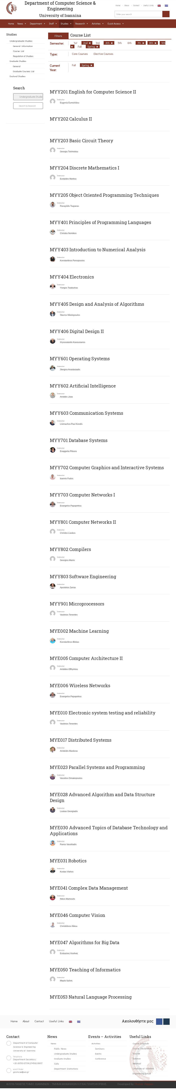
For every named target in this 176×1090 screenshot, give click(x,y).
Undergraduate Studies (21, 40)
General (16, 66)
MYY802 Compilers (70, 549)
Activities (96, 23)
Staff (51, 23)
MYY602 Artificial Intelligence (83, 386)
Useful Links (148, 5)
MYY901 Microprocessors (77, 604)
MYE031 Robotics (68, 861)
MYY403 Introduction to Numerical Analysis (98, 249)
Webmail (137, 1063)
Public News (60, 1048)
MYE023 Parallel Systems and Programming (97, 767)
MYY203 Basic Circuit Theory (81, 140)
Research (80, 23)
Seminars (99, 1048)
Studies (64, 23)
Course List (18, 50)
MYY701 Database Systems (79, 440)
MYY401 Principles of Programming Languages (100, 222)
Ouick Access (114, 23)
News (20, 23)
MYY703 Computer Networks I (82, 495)
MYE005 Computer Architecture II (86, 658)
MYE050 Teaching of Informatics (85, 970)
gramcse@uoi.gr (21, 1071)
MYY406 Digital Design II (77, 331)
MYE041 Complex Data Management (89, 888)
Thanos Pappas (143, 1084)
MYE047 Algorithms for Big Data (84, 942)
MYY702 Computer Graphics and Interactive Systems (107, 467)
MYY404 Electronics (72, 277)
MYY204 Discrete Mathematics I (84, 168)
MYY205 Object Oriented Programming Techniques (104, 195)
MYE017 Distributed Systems (81, 740)
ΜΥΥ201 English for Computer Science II (93, 92)
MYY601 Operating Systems (80, 358)
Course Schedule (141, 1043)
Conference (100, 1058)
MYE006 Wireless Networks (80, 685)
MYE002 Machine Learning (79, 631)
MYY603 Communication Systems (86, 413)
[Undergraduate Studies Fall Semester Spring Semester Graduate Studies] (28, 96)
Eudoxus (136, 1058)
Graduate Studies (18, 60)
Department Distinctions (66, 1068)
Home (118, 5)
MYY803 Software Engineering (83, 576)
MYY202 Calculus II (71, 119)
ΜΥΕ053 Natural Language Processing (91, 997)
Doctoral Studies (17, 76)
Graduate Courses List (23, 71)
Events (98, 1053)
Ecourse (136, 1053)
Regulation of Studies (23, 55)
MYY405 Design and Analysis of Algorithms (97, 304)
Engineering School (142, 1073)
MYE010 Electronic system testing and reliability (103, 713)
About (126, 5)
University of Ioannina (143, 1068)
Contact (136, 5)
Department (36, 23)
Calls (56, 1063)
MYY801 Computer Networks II (83, 522)
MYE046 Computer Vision (77, 915)
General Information (23, 45)
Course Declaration (142, 1048)
